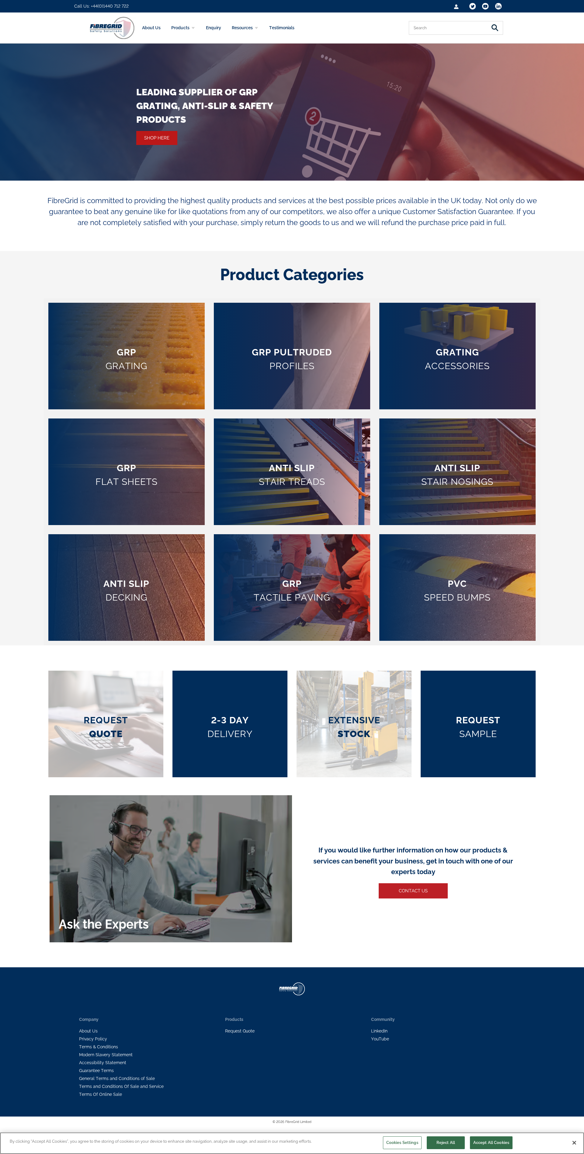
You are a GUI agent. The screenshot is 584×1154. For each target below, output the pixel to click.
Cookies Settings (402, 1142)
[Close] (574, 1142)
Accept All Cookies (491, 1142)
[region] (292, 1143)
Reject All (445, 1142)
